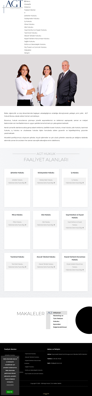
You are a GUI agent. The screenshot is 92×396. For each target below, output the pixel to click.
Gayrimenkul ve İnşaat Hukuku (35, 30)
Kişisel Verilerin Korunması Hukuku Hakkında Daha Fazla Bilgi (74, 267)
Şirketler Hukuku (30, 16)
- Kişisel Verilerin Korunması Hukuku (32, 362)
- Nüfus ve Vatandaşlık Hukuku (33, 370)
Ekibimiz (27, 7)
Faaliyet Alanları (29, 10)
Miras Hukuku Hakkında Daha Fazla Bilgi (16, 223)
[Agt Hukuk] (12, 6)
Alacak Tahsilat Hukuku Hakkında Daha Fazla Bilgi (45, 265)
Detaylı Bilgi (10, 384)
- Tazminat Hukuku (30, 353)
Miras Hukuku (29, 24)
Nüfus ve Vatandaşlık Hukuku (35, 44)
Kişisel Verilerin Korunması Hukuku (36, 38)
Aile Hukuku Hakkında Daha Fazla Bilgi (45, 223)
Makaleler (27, 50)
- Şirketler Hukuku (9, 355)
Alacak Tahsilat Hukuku (32, 36)
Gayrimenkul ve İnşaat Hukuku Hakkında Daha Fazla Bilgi (74, 225)
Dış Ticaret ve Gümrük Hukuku (35, 47)
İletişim (27, 53)
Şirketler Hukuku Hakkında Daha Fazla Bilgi (16, 181)
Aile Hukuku (28, 27)
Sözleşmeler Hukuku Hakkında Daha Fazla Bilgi (45, 181)
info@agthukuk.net (54, 363)
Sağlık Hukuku (29, 41)
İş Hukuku (28, 21)
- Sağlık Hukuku (29, 366)
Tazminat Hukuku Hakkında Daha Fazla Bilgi (16, 265)
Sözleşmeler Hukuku (31, 18)
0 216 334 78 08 (54, 358)
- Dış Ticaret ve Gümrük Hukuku (33, 373)
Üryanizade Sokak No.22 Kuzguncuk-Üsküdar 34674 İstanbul (67, 354)
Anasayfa (27, 4)
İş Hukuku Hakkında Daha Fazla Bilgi (74, 181)
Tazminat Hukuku (30, 33)
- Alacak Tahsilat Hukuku (31, 357)
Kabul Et (9, 392)
